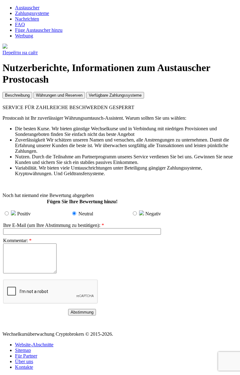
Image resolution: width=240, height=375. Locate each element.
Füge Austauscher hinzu (38, 30)
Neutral (85, 213)
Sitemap (23, 350)
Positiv (24, 213)
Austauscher (27, 7)
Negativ (153, 213)
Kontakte (24, 367)
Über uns (24, 361)
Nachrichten (27, 19)
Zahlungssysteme (32, 13)
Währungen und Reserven (59, 95)
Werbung (24, 35)
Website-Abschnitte (34, 344)
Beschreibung (17, 95)
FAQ (20, 24)
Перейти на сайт (20, 52)
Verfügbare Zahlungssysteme (115, 95)
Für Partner (26, 355)
